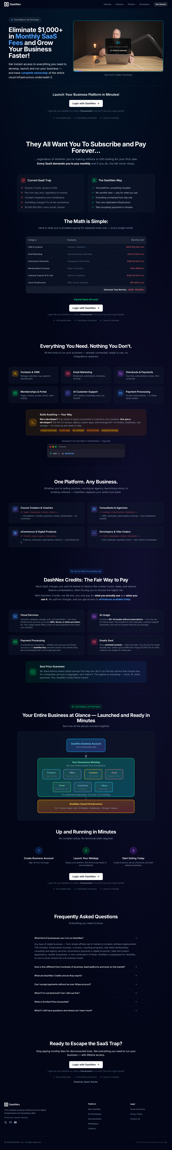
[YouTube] (15, 1122)
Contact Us (135, 1119)
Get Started (161, 4)
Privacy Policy (136, 1114)
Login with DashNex (84, 103)
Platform (131, 4)
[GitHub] (10, 1122)
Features (107, 4)
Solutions (119, 4)
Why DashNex (94, 1109)
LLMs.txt (92, 1128)
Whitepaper (93, 1123)
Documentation (94, 1119)
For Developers (94, 1114)
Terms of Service (137, 1109)
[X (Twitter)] (5, 1122)
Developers (144, 4)
